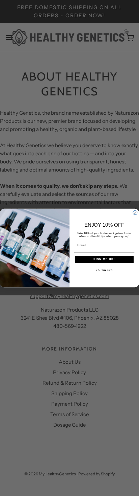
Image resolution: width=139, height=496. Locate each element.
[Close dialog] (135, 212)
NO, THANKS (104, 270)
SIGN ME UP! (104, 259)
